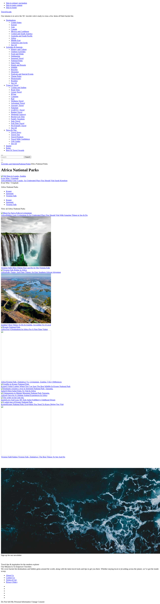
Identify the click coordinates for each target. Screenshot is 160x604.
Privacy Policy (12, 582)
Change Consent (37, 602)
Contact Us (10, 578)
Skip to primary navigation (16, 3)
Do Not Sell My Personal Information (16, 602)
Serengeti (9, 193)
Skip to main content (14, 5)
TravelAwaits (6, 12)
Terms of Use (11, 580)
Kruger (9, 191)
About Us (10, 575)
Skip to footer (11, 7)
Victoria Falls (11, 196)
